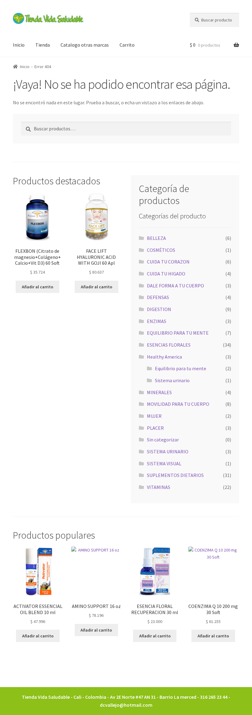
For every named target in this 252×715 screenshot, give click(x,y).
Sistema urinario (172, 380)
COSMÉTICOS (161, 250)
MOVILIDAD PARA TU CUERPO (178, 404)
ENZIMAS (156, 321)
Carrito (127, 45)
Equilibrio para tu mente (180, 368)
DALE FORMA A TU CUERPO (175, 286)
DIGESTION (159, 309)
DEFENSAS (158, 297)
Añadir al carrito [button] (37, 287)
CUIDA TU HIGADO (166, 274)
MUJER (154, 416)
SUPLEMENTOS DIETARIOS (175, 475)
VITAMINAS (158, 487)
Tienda (42, 45)
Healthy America (164, 357)
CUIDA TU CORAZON (168, 262)
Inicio (19, 45)
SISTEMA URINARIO (167, 451)
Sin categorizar (163, 439)
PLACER (155, 428)
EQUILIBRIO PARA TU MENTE (178, 333)
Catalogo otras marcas (85, 45)
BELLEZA (156, 238)
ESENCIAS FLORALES (169, 345)
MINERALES (159, 392)
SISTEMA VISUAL (164, 463)
